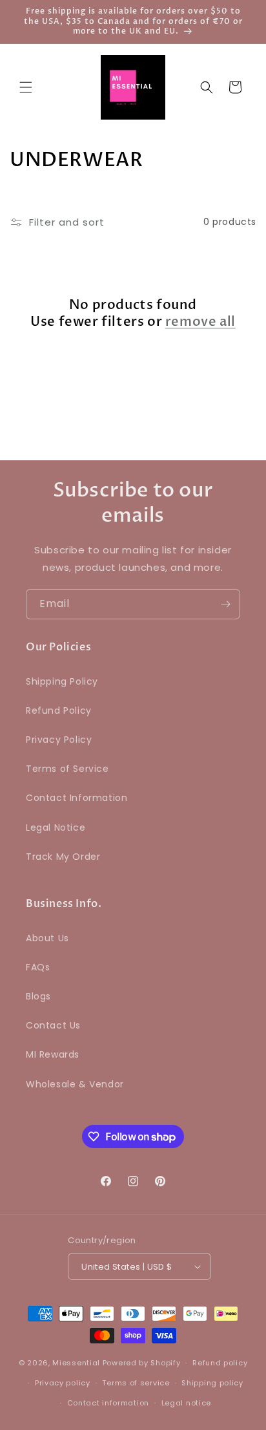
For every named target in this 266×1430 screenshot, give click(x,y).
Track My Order (63, 856)
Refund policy (219, 1363)
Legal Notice (55, 827)
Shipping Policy (62, 681)
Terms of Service (67, 768)
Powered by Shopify (142, 1363)
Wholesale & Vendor (75, 1084)
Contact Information (76, 797)
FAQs (38, 967)
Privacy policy (62, 1383)
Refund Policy (59, 710)
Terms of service (135, 1383)
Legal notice (186, 1403)
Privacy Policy (59, 739)
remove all (200, 322)
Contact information (108, 1403)
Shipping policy (212, 1383)
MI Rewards (52, 1054)
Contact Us (53, 1025)
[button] (26, 87)
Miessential (76, 1363)
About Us (47, 938)
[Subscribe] (225, 604)
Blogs (38, 996)
